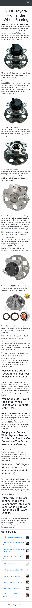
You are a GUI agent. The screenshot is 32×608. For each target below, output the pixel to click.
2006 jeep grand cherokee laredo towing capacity (14, 550)
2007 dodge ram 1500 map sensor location (14, 595)
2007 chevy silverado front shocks (12, 557)
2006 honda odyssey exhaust (12, 564)
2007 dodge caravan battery (12, 537)
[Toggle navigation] (28, 3)
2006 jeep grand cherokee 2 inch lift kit (14, 543)
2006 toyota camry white (11, 588)
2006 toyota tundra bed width (13, 570)
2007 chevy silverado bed (11, 576)
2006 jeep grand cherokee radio (13, 582)
